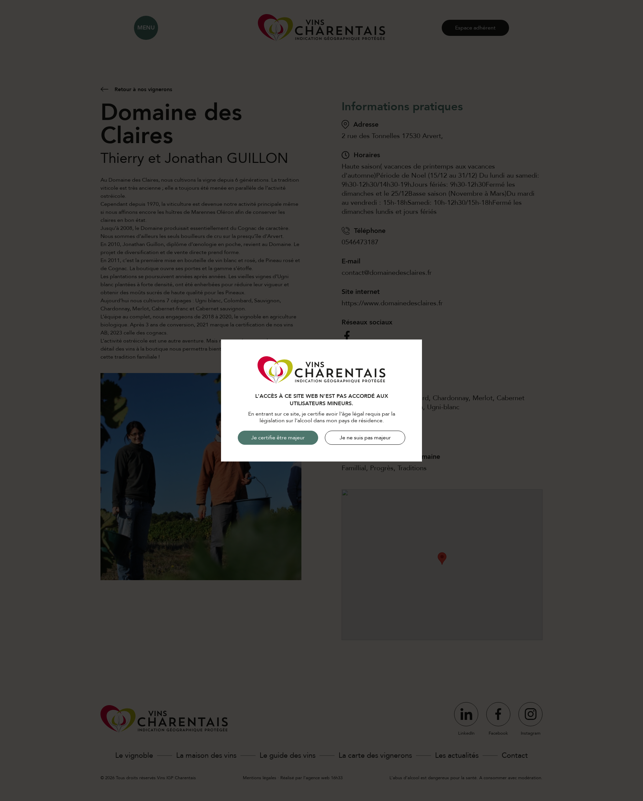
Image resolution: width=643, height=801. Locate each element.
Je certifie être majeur (278, 437)
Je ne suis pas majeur (365, 437)
